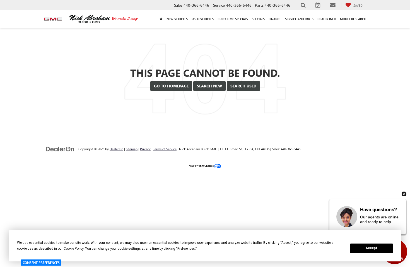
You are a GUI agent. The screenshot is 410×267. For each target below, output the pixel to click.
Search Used (243, 86)
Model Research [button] (353, 19)
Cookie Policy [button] (73, 249)
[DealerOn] (60, 148)
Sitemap (132, 149)
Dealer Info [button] (326, 19)
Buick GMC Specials (233, 19)
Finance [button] (275, 19)
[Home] (161, 19)
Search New (209, 86)
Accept (371, 248)
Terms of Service (165, 149)
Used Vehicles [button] (203, 19)
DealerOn (116, 149)
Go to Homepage (171, 86)
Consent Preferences (41, 262)
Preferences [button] (186, 249)
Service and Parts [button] (299, 19)
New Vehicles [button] (177, 19)
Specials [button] (258, 19)
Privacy (145, 149)
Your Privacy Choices (201, 165)
